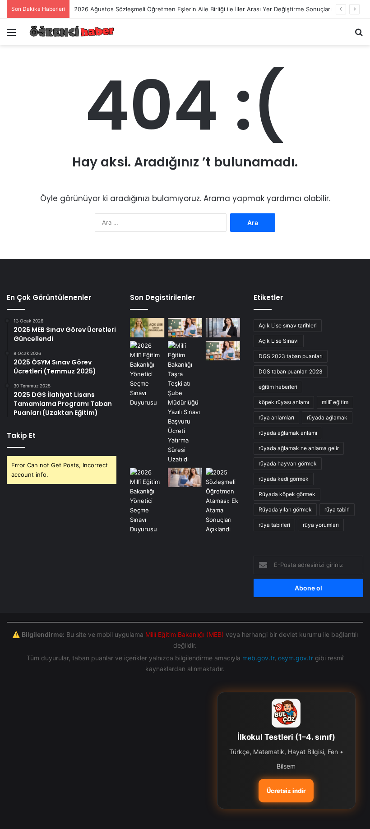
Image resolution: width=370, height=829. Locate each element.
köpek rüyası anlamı (284, 402)
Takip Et (21, 435)
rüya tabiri (337, 509)
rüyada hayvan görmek (288, 463)
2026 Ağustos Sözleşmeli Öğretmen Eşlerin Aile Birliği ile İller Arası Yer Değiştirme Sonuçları (203, 9)
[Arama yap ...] (358, 35)
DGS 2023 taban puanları (291, 356)
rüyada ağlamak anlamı (288, 432)
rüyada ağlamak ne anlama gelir (299, 448)
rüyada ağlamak (327, 417)
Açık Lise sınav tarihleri (288, 325)
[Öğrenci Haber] (72, 32)
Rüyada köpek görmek (287, 494)
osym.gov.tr (295, 658)
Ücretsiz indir (286, 790)
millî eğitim (335, 402)
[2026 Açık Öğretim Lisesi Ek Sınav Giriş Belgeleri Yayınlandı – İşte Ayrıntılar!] (147, 327)
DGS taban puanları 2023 (291, 371)
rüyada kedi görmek (284, 478)
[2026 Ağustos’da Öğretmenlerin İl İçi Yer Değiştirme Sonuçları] (185, 402)
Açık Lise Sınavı (279, 340)
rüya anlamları (276, 417)
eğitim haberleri (278, 386)
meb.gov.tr (258, 658)
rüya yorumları (321, 524)
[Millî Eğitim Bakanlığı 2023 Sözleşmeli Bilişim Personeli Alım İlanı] (147, 374)
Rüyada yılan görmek (285, 509)
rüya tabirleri (274, 524)
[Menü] (11, 35)
